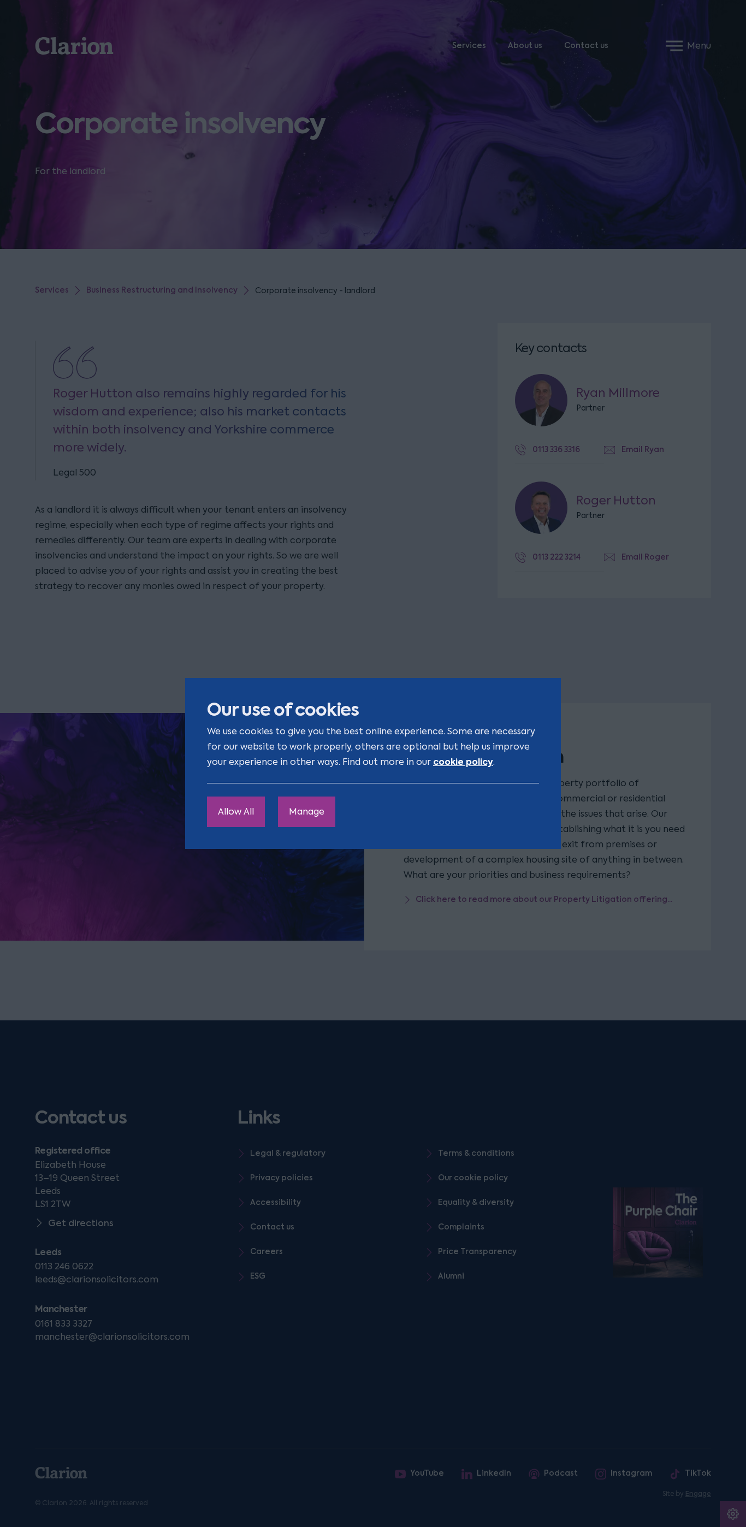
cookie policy (463, 762)
